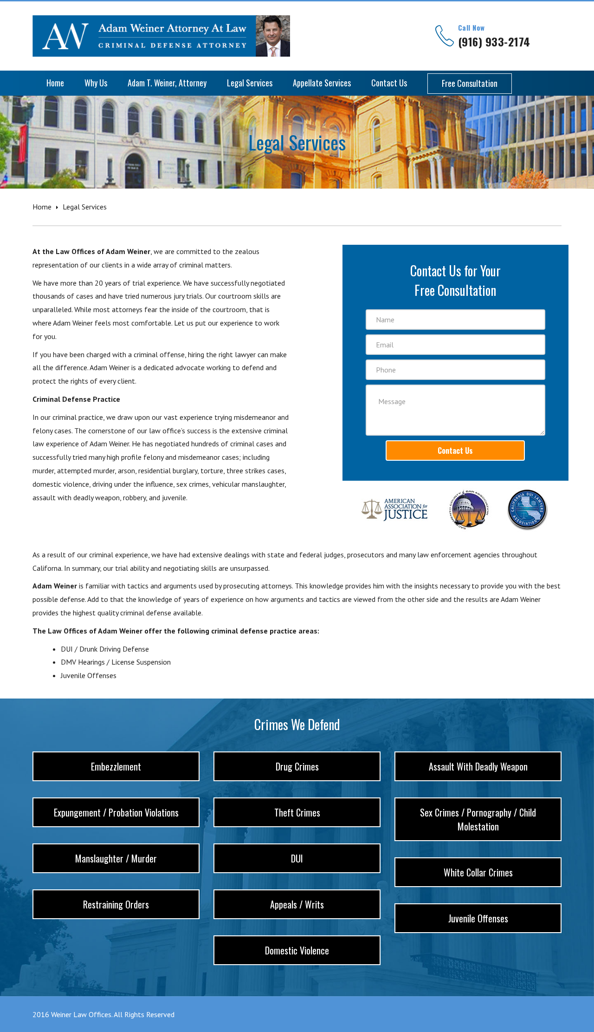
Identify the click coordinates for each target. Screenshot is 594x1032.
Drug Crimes (297, 766)
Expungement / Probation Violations (116, 812)
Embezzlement (116, 766)
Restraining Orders (116, 904)
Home (42, 206)
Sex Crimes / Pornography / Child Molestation (478, 819)
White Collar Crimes (478, 872)
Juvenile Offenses (478, 918)
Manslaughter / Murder (116, 858)
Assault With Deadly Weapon (478, 766)
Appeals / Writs (297, 904)
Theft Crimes (297, 812)
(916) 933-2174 (494, 41)
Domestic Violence (297, 950)
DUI (297, 858)
